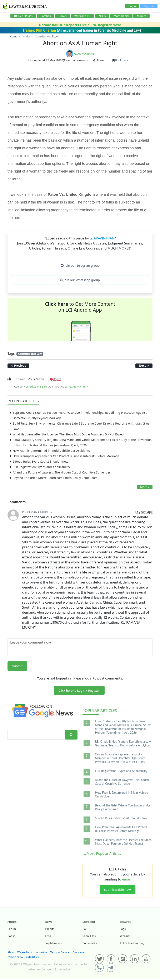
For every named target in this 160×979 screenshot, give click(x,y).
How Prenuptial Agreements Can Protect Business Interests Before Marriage (66, 456)
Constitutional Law (30, 354)
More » (144, 487)
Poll (84, 929)
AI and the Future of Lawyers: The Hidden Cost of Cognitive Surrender (61, 472)
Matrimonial (121, 16)
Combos (45, 16)
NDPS (102, 16)
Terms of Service (60, 952)
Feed (48, 936)
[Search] (71, 735)
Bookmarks (89, 943)
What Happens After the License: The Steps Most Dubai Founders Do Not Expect (68, 434)
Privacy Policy (15, 957)
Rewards (125, 922)
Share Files (89, 936)
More (140, 16)
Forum (12, 929)
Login (132, 6)
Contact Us (32, 957)
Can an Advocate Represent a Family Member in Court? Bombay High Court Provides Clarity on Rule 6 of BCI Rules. (120, 758)
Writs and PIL (82, 16)
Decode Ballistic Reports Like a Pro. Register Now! (80, 25)
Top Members (53, 943)
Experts (49, 929)
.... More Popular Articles (101, 853)
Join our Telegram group (82, 265)
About (11, 952)
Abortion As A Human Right (80, 43)
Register (149, 6)
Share (99, 60)
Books (62, 16)
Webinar (125, 936)
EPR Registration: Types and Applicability (41, 467)
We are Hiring (25, 952)
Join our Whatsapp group (81, 280)
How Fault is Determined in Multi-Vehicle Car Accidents (51, 451)
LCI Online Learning (132, 943)
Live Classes (25, 16)
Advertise (41, 952)
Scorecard (88, 922)
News (48, 922)
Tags (123, 929)
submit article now (117, 889)
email (126, 879)
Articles (99, 710)
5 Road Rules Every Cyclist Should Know (40, 461)
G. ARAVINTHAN (84, 53)
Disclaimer (78, 952)
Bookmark (121, 60)
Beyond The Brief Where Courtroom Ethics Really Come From (55, 478)
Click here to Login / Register (79, 690)
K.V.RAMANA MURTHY (37, 512)
